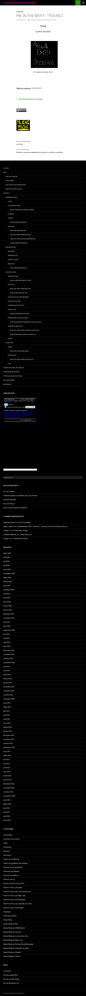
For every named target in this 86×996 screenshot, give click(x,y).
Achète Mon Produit (20, 530)
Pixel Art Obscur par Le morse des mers (17, 891)
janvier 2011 (7, 780)
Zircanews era (11, 247)
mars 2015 (7, 626)
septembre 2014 (9, 630)
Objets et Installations (14, 189)
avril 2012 (6, 719)
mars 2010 (7, 820)
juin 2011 (6, 759)
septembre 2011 (9, 747)
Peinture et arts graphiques (16, 185)
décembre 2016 (8, 590)
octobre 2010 (8, 792)
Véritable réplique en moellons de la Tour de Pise (20, 495)
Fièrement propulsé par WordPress (14, 993)
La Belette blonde (14, 301)
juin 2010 (6, 808)
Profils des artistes (10, 916)
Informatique (8, 835)
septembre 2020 (9, 573)
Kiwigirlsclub (13, 255)
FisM (9, 363)
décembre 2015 (8, 614)
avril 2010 (6, 816)
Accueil (6, 168)
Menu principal (83, 2)
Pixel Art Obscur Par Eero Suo (20, 288)
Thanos (10, 218)
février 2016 (7, 606)
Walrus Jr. (11, 264)
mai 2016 (6, 594)
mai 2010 (6, 812)
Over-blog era (11, 272)
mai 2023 (6, 565)
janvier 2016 (7, 610)
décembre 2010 (8, 784)
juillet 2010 (7, 804)
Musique (19, 11)
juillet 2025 (7, 553)
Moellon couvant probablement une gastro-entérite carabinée (39, 151)
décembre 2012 (8, 687)
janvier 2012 (7, 731)
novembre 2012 (8, 691)
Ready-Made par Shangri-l (19, 243)
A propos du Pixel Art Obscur (13, 367)
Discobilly (11, 251)
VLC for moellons (9, 491)
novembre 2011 (8, 739)
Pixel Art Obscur (11, 176)
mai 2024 (6, 561)
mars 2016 (7, 602)
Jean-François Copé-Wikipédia (18, 297)
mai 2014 (6, 638)
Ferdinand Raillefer (9, 534)
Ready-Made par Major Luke (19, 313)
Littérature (7, 847)
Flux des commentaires (11, 979)
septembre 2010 (9, 796)
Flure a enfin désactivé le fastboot (15, 508)
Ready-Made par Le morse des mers (22, 210)
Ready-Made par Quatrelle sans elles (23, 334)
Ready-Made (10, 180)
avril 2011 (6, 768)
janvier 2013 (7, 683)
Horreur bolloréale (9, 499)
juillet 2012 (7, 707)
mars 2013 (7, 674)
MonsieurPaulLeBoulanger (18, 318)
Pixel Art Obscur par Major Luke (14, 895)
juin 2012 (6, 711)
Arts (4, 172)
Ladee (10, 347)
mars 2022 (7, 569)
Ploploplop (12, 355)
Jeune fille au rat (26, 534)
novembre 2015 (8, 618)
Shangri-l (11, 226)
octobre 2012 (8, 695)
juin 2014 (6, 634)
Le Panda (11, 214)
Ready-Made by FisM (10, 924)
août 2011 (7, 751)
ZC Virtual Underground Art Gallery (19, 2)
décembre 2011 (8, 735)
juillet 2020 (7, 577)
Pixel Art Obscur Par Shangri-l (20, 234)
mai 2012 (6, 715)
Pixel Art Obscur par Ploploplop (21, 359)
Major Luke (12, 309)
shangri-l (6, 530)
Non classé (7, 855)
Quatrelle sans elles (15, 326)
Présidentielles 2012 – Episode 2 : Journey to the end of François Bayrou (42, 526)
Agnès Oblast (8, 526)
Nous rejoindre (8, 380)
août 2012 (7, 703)
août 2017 (7, 586)
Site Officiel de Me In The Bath (30, 99)
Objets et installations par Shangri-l (23, 239)
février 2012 (7, 727)
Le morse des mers (14, 205)
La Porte (23, 143)
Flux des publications (10, 975)
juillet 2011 (7, 755)
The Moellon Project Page (12, 376)
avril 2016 (6, 598)
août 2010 (7, 800)
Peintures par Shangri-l (18, 230)
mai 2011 (6, 763)
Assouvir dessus (9, 504)
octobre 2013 (8, 658)
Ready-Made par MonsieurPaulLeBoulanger (25, 322)
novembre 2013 (8, 654)
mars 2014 (7, 646)
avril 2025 (6, 557)
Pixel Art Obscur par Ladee (19, 351)
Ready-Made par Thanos (18, 222)
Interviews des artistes (11, 372)
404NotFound (13, 276)
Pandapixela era (11, 197)
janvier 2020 (7, 581)
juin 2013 (6, 666)
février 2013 (7, 679)
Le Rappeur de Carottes (16, 305)
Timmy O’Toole (13, 259)
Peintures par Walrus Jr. (18, 268)
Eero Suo (11, 284)
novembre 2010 (8, 788)
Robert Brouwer (9, 522)
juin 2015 (6, 622)
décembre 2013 (8, 650)
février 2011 (7, 776)
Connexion (7, 971)
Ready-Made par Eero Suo (19, 293)
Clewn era (9, 343)
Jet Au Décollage (25, 522)
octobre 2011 (8, 743)
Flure (10, 201)
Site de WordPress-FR (11, 983)
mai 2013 (6, 670)
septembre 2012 (9, 699)
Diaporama (7, 384)
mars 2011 (7, 772)
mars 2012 (7, 723)
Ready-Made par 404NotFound (20, 280)
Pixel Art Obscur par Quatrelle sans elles (24, 330)
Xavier (10, 338)
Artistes (6, 193)
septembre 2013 (9, 662)
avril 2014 (6, 642)
